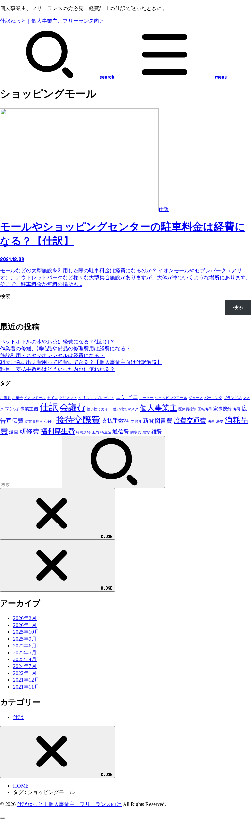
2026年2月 (25, 618)
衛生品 (105, 432)
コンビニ (127, 397)
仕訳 (49, 407)
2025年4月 (25, 659)
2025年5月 (25, 652)
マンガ (12, 408)
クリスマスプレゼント (96, 398)
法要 (219, 421)
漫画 (13, 431)
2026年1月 (25, 625)
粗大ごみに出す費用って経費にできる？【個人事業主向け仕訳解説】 (81, 362)
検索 (5, 296)
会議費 (72, 407)
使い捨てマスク (125, 409)
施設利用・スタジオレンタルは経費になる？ (52, 355)
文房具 (136, 421)
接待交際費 (78, 420)
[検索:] (31, 484)
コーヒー (146, 398)
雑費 (156, 432)
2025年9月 (25, 639)
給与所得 (83, 432)
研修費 (29, 431)
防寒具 (135, 432)
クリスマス (68, 398)
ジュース (196, 398)
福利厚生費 (58, 431)
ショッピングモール (171, 398)
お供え (5, 398)
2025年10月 (26, 632)
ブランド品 (233, 398)
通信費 (120, 432)
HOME (21, 786)
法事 (211, 421)
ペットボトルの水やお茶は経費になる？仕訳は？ (57, 341)
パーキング (213, 398)
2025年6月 (25, 645)
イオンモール (35, 398)
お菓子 (17, 398)
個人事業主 (158, 407)
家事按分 (222, 408)
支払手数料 (115, 421)
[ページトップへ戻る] (2, 818)
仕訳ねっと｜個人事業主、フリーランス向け (52, 20)
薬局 (95, 432)
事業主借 (29, 408)
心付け (49, 421)
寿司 (236, 409)
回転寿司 (205, 409)
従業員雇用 (34, 421)
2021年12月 (26, 680)
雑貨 (146, 432)
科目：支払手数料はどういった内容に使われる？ (57, 369)
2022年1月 (25, 673)
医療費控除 (187, 409)
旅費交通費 (190, 420)
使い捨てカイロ (99, 409)
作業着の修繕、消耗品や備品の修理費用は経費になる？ (65, 348)
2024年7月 (25, 666)
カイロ (52, 398)
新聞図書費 (157, 420)
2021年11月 (26, 687)
